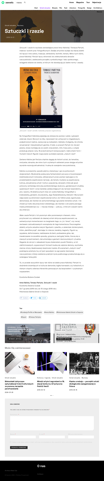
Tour (88, 2)
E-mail (42, 434)
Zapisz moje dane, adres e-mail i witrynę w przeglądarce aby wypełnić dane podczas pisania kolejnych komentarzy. (52, 442)
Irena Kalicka (49, 312)
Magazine (80, 2)
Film (60, 8)
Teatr (66, 8)
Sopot (24, 317)
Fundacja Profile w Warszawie (31, 312)
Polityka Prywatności (22, 475)
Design (89, 8)
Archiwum (40, 474)
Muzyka (54, 8)
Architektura (98, 8)
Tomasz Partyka (35, 317)
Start (36, 8)
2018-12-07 (10, 37)
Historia (99, 12)
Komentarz (14, 414)
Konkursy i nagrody (43, 378)
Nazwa (13, 434)
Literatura (72, 8)
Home (71, 2)
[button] (51, 395)
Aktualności (11, 327)
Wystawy (20, 25)
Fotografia (81, 8)
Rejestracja (96, 2)
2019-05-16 (73, 390)
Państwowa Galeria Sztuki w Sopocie (70, 312)
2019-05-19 (41, 390)
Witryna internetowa (75, 434)
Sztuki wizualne (45, 8)
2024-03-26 (9, 392)
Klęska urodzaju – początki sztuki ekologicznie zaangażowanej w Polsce (84, 384)
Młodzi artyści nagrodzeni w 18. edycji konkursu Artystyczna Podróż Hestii (51, 384)
